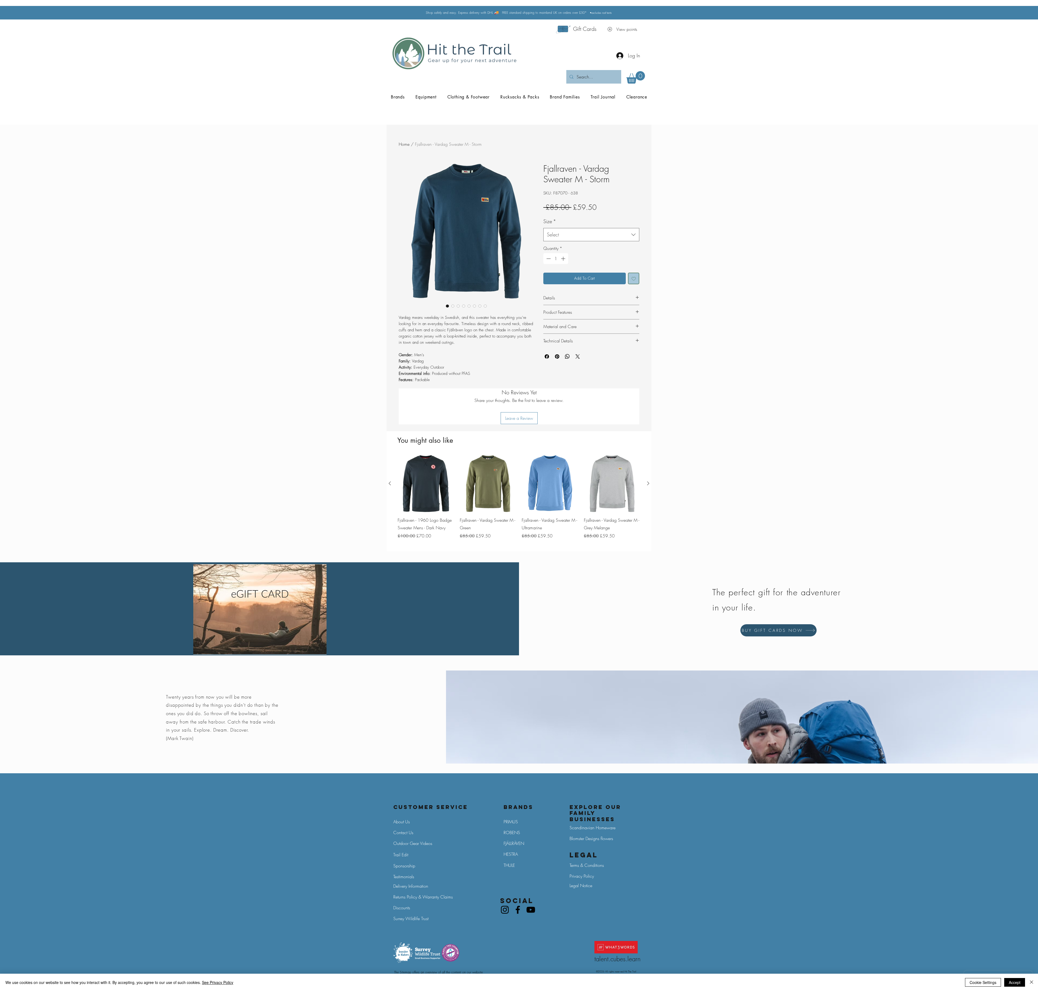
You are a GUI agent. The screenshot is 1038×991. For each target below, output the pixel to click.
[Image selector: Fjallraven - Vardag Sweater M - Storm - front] (458, 306)
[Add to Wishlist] (634, 278)
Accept (1014, 982)
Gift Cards (585, 28)
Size (549, 221)
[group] (519, 501)
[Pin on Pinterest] (557, 356)
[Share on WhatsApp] (567, 356)
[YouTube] (530, 909)
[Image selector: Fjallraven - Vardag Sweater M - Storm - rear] (463, 306)
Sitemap (405, 972)
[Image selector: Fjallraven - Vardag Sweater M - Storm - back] (452, 306)
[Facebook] (518, 909)
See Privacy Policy (217, 982)
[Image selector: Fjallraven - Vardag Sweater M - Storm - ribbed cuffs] (480, 306)
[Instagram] (505, 909)
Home (404, 144)
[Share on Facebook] (547, 356)
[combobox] (591, 235)
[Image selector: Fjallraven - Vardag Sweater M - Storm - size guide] (485, 306)
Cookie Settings (983, 982)
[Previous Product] (390, 483)
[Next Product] (648, 483)
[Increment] (563, 258)
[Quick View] (426, 483)
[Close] (1031, 982)
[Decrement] (548, 258)
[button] (635, 77)
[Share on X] (577, 356)
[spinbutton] (556, 258)
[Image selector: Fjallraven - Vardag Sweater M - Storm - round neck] (474, 306)
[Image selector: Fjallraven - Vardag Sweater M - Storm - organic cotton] (469, 306)
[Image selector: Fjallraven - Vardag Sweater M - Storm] (447, 306)
